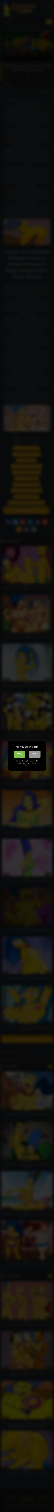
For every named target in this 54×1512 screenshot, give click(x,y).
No (34, 754)
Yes (19, 754)
